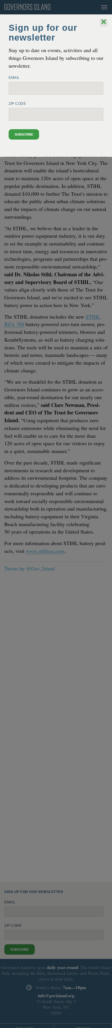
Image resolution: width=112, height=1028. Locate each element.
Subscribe (24, 134)
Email (14, 78)
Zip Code (17, 104)
